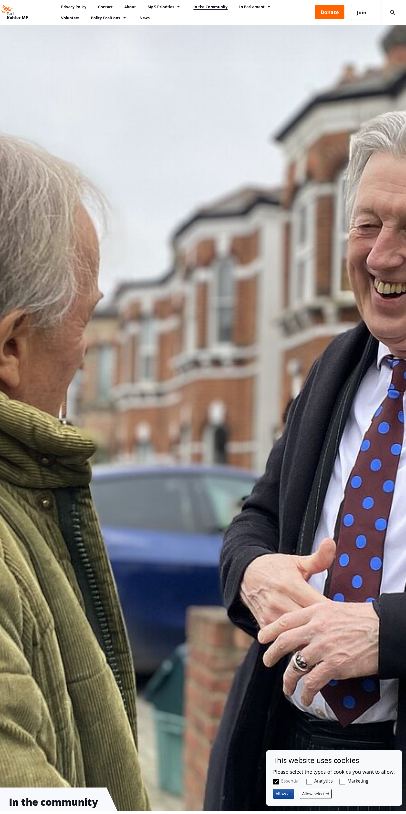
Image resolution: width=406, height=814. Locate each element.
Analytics (323, 781)
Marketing (357, 781)
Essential (290, 781)
